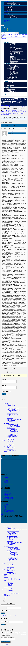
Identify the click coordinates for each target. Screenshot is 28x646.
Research (6, 482)
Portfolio (6, 11)
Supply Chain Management (16, 51)
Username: (4, 379)
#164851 (25, 128)
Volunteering (10, 90)
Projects (6, 481)
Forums (5, 14)
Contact (6, 479)
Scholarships (10, 78)
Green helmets (10, 86)
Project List (9, 12)
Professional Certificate (12, 76)
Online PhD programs (15, 67)
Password (3, 608)
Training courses (11, 68)
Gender (12, 56)
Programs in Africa (11, 3)
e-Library (6, 492)
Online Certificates (8, 497)
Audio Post (9, 10)
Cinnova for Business (9, 498)
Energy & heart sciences (16, 48)
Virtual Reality (13, 70)
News (5, 506)
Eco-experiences (11, 83)
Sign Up (6, 94)
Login (5, 22)
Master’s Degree (14, 66)
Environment (13, 43)
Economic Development (16, 49)
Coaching (12, 74)
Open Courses (10, 79)
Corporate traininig (14, 72)
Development (13, 62)
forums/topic (8, 105)
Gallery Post (10, 8)
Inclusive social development (17, 54)
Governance (13, 57)
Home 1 (2, 106)
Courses (6, 42)
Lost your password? (10, 615)
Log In (3, 394)
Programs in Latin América (13, 4)
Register (3, 615)
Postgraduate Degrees (12, 65)
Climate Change (14, 44)
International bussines (15, 52)
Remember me (6, 610)
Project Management (15, 53)
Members (12, 16)
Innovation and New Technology (18, 59)
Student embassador (9, 511)
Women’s (15, 106)
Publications (7, 20)
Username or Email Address (8, 604)
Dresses (20, 106)
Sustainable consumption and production (17, 406)
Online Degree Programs (10, 496)
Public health (13, 58)
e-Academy (6, 491)
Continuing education (12, 77)
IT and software (14, 61)
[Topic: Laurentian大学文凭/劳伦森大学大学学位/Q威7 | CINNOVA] (14, 35)
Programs (7, 63)
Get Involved (7, 87)
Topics (5, 19)
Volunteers (6, 509)
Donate (5, 485)
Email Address (4, 621)
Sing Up (5, 21)
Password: (4, 385)
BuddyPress (10, 15)
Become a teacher (11, 91)
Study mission (10, 85)
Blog (5, 5)
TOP (2, 514)
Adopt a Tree (10, 82)
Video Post (9, 9)
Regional (6, 1)
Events (6, 81)
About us (6, 477)
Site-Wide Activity (14, 17)
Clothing (10, 106)
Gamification (13, 71)
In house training (14, 73)
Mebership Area (11, 89)
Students (6, 504)
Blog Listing (9, 6)
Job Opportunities (8, 484)
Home (2, 105)
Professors (6, 505)
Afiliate (5, 508)
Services (6, 480)
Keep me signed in (7, 391)
